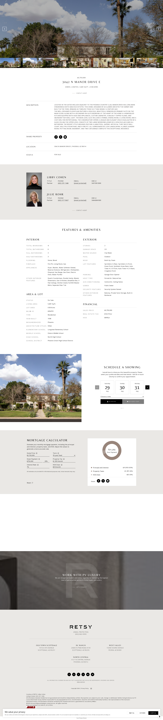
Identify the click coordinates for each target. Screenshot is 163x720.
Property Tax (57, 459)
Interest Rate (31, 465)
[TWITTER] (78, 674)
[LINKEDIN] (74, 674)
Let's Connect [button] (81, 587)
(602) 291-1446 (63, 183)
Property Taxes (98, 471)
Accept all (153, 713)
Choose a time (106, 396)
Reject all (131, 713)
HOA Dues (56, 465)
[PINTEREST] (92, 674)
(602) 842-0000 (81, 634)
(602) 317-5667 (63, 200)
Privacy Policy (85, 688)
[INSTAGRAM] (83, 674)
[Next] (147, 387)
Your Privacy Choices (81, 718)
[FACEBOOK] (69, 674)
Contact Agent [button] (81, 93)
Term (55, 453)
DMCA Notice (81, 682)
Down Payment (32, 459)
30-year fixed (57, 455)
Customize (142, 713)
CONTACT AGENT (81, 210)
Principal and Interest (101, 467)
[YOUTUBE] (88, 674)
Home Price (31, 453)
